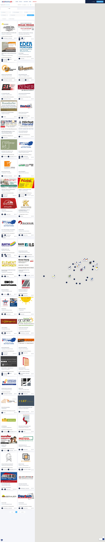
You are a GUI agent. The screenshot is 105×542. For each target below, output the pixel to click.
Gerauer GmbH (3, 502)
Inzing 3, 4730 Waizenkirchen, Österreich (7, 389)
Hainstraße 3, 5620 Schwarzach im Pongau (7, 152)
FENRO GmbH (21, 388)
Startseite (17, 1)
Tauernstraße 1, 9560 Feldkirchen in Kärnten (24, 272)
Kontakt (30, 1)
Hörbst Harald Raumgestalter (23, 131)
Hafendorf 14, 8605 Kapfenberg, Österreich (7, 211)
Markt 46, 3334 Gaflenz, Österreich (6, 485)
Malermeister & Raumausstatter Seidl (24, 426)
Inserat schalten (26, 1)
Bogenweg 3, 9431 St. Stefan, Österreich (24, 389)
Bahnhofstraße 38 (4, 408)
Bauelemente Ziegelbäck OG (23, 289)
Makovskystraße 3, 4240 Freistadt (23, 132)
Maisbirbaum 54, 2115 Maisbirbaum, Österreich (24, 446)
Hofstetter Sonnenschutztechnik (6, 74)
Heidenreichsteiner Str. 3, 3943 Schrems (24, 427)
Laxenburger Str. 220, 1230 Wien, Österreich (7, 55)
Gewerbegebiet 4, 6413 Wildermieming (6, 427)
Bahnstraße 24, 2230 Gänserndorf (6, 250)
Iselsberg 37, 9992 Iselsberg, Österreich (24, 485)
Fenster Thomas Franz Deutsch (23, 112)
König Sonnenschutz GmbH (5, 171)
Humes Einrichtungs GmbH (23, 74)
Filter (9, 8)
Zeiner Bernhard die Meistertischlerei (24, 93)
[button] (2, 540)
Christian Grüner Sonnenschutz (23, 327)
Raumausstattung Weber (5, 347)
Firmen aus (20, 1)
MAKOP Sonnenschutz (22, 308)
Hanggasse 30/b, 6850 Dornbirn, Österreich (24, 252)
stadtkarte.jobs (35, 1)
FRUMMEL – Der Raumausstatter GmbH (25, 189)
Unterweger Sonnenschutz (23, 483)
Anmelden (93, 1)
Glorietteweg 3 (4, 446)
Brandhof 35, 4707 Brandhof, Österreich (24, 54)
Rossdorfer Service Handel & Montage (7, 112)
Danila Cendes (3, 209)
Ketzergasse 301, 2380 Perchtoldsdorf (23, 408)
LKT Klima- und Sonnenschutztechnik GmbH (25, 407)
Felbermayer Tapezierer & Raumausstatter (8, 189)
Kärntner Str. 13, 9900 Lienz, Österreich (24, 465)
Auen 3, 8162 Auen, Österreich (22, 113)
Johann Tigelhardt (4, 327)
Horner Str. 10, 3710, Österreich (6, 369)
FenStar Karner (3, 308)
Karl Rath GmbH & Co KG (5, 249)
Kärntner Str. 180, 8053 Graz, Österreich (24, 152)
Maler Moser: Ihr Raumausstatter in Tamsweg (26, 32)
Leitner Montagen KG (22, 171)
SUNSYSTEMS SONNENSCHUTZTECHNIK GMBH (8, 32)
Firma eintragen (99, 1)
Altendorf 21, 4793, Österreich (5, 113)
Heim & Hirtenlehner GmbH (5, 483)
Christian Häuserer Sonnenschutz (6, 388)
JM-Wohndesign (4, 426)
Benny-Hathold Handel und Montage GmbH (25, 151)
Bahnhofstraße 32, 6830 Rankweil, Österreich (7, 465)
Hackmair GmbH (21, 229)
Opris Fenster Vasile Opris (23, 347)
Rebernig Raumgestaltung (5, 407)
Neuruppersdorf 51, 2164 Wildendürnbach (7, 272)
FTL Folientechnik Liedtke (5, 93)
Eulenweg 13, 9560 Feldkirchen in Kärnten (7, 133)
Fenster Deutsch (21, 502)
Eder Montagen (21, 53)
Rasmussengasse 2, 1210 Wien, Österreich (24, 369)
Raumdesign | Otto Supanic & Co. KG (7, 151)
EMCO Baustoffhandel (5, 289)
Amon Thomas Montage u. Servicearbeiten (8, 229)
